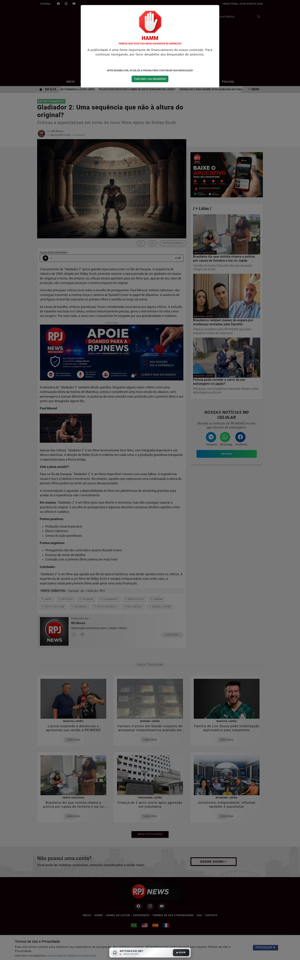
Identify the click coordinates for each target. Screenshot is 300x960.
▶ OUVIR (181, 952)
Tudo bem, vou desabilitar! (150, 78)
